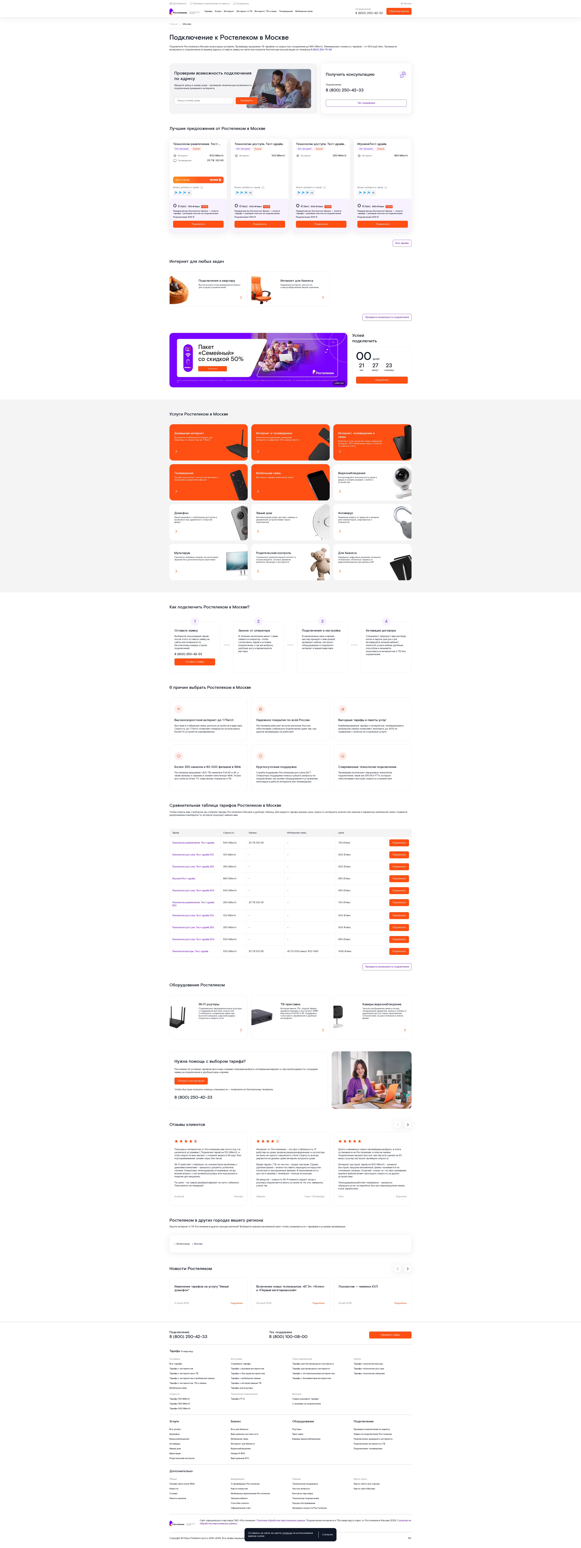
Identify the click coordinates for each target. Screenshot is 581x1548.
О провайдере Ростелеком (245, 1484)
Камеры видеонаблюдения (306, 1439)
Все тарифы (402, 243)
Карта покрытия (239, 1489)
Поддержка (243, 3)
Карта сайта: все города (366, 1484)
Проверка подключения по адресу (211, 3)
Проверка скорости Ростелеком (309, 1508)
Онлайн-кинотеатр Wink (182, 1484)
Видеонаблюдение (179, 1439)
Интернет (229, 11)
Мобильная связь (304, 11)
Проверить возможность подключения (387, 317)
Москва (408, 3)
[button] (290, 48)
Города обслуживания (303, 1503)
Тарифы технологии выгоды (368, 1364)
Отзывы (173, 1493)
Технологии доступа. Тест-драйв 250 (320, 144)
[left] (398, 1124)
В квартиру (187, 1351)
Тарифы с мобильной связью (246, 1378)
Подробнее (237, 1303)
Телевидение (286, 11)
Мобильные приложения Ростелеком (250, 1493)
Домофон (174, 1434)
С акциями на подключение (306, 1404)
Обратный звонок (399, 11)
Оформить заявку (390, 1334)
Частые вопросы (301, 1489)
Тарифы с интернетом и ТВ (183, 1373)
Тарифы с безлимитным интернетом (311, 1378)
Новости (173, 1489)
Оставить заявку (195, 661)
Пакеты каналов (177, 1498)
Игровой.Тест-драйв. (372, 144)
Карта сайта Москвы (364, 1489)
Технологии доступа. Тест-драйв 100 (258, 144)
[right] (408, 1124)
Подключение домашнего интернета (373, 1439)
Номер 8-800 (238, 1453)
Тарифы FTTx (238, 1399)
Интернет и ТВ (244, 11)
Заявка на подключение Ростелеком (373, 1434)
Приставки (297, 1434)
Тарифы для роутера (242, 1388)
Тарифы (208, 11)
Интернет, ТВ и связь (266, 11)
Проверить (246, 100)
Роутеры (296, 1429)
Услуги (218, 11)
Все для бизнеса (239, 1429)
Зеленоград (183, 1243)
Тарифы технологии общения (369, 1373)
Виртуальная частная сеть (244, 1434)
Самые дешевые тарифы (305, 1399)
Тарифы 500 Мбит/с (179, 1408)
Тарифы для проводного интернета (311, 1368)
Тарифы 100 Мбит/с (179, 1399)
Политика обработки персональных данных (281, 1520)
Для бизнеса (179, 3)
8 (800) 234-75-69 (321, 49)
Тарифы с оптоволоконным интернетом (313, 1373)
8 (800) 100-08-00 (288, 1337)
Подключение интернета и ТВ (369, 1444)
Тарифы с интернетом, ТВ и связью (188, 1383)
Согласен (327, 1534)
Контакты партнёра (302, 1493)
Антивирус (175, 1444)
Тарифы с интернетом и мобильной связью (192, 1378)
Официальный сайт (241, 1508)
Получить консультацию (191, 1080)
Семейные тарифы (241, 1364)
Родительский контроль (182, 1458)
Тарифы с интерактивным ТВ (246, 1383)
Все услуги (175, 1429)
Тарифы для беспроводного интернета (313, 1364)
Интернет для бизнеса (243, 1444)
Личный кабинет (239, 1498)
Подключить (198, 224)
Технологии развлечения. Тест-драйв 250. (193, 904)
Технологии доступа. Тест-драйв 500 (193, 890)
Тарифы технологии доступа (369, 1368)
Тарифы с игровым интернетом (247, 1368)
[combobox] (203, 100)
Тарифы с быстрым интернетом (248, 1373)
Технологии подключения (305, 1498)
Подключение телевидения (368, 1448)
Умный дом (175, 1448)
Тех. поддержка (366, 103)
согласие (287, 1533)
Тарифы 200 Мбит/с (179, 1404)
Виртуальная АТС (240, 1458)
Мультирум (175, 1453)
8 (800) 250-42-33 (369, 13)
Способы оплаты (240, 1503)
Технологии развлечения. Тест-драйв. (196, 144)
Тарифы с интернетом (181, 1368)
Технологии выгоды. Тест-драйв (190, 951)
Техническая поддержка (305, 1484)
